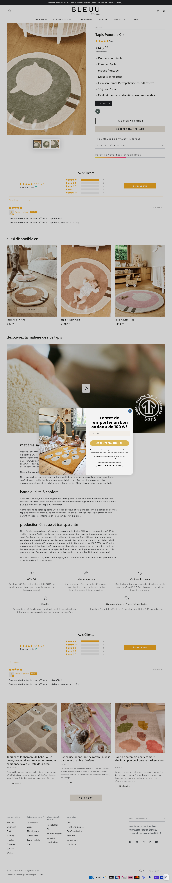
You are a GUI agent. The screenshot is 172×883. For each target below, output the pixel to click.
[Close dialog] (130, 411)
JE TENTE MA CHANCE (109, 443)
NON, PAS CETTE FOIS (109, 465)
